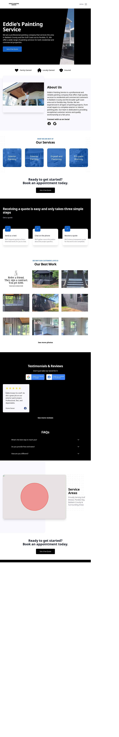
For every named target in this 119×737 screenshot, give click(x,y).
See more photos (45, 342)
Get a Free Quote (12, 49)
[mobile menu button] (86, 4)
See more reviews (45, 418)
